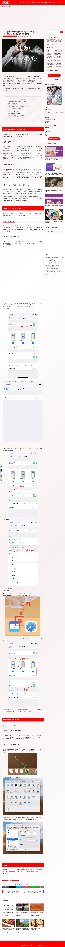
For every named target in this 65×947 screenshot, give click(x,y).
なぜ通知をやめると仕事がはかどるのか (17, 101)
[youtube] (57, 79)
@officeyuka (16, 76)
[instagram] (55, 79)
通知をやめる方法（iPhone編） (15, 108)
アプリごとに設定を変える (16, 111)
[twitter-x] (53, 79)
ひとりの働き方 (5, 36)
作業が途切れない (14, 104)
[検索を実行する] (61, 32)
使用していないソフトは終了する (17, 115)
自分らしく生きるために (13, 36)
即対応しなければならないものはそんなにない (20, 106)
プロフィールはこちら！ (54, 75)
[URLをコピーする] (40, 887)
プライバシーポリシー (26, 943)
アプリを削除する (14, 110)
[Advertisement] (32, 17)
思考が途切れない (14, 103)
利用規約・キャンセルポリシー (37, 943)
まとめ (9, 118)
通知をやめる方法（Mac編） (14, 113)
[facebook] (51, 79)
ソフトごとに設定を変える (16, 116)
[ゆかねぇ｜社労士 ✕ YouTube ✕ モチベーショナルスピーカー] (5, 2)
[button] (5, 887)
